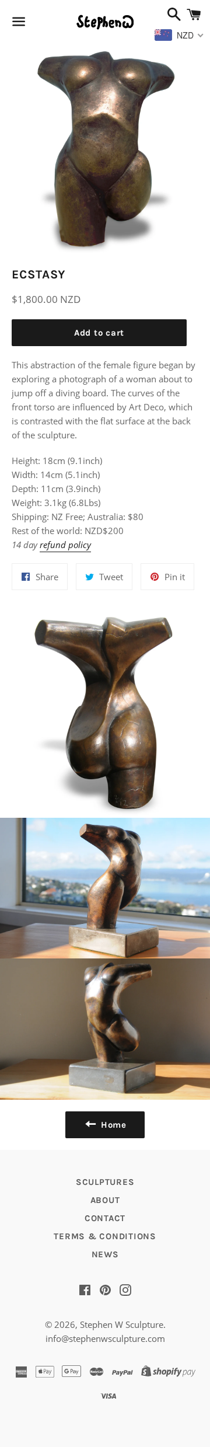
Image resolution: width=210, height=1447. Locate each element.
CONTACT (105, 1218)
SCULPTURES (105, 1182)
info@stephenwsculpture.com (105, 1338)
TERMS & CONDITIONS (105, 1236)
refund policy (65, 544)
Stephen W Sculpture (121, 1324)
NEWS (105, 1254)
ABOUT (105, 1200)
